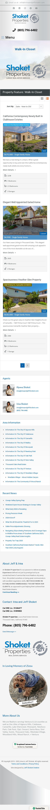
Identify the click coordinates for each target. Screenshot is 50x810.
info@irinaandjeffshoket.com (32, 2)
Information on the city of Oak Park (19, 456)
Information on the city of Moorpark (19, 447)
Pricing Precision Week (14, 513)
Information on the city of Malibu (18, 443)
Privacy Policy (34, 764)
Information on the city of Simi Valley (20, 460)
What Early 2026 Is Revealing (16, 509)
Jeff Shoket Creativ (31, 768)
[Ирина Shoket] (8, 390)
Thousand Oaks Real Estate (16, 464)
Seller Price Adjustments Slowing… (18, 526)
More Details (8, 170)
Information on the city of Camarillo (19, 438)
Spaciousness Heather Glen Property (22, 279)
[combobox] (29, 106)
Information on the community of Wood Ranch (23, 482)
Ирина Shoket (23, 387)
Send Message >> (9, 632)
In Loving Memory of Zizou (17, 666)
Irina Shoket (22, 404)
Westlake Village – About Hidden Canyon (23, 477)
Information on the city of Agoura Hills (20, 430)
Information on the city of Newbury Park (21, 451)
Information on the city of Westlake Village (22, 473)
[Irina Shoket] (8, 407)
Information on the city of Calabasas (19, 434)
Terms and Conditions (19, 764)
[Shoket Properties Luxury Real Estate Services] (25, 19)
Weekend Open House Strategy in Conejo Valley (23, 505)
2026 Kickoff (10, 518)
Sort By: (10, 106)
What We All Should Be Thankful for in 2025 (22, 522)
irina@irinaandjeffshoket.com (27, 391)
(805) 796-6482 (27, 30)
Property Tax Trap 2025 (14, 541)
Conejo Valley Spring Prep (15, 500)
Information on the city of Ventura (18, 469)
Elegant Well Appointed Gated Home (21, 202)
